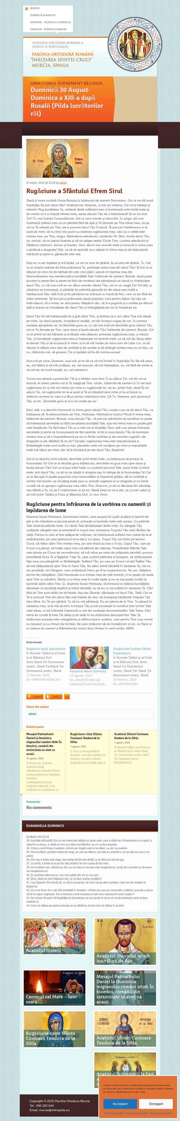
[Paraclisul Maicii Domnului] (89, 658)
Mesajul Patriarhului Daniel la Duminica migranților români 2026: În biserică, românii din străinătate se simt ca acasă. (44, 744)
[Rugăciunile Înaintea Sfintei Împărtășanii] (135, 666)
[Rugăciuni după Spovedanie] (48, 664)
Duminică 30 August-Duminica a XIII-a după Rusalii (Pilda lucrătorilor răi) (67, 102)
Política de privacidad (137, 1113)
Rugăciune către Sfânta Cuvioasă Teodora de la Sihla (86, 738)
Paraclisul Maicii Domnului (88, 671)
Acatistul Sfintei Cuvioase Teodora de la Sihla (131, 736)
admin (63, 182)
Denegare (156, 1104)
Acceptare (120, 1104)
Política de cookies (114, 1113)
